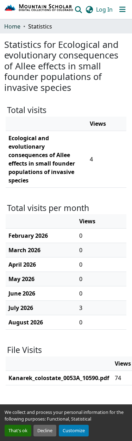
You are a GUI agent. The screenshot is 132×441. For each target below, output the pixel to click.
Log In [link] (104, 9)
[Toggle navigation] (122, 9)
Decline (44, 430)
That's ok (17, 430)
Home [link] (12, 26)
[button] (39, 9)
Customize (74, 430)
